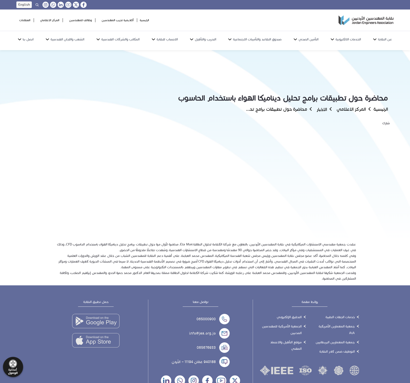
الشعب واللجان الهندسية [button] (67, 39)
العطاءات (24, 20)
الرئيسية (144, 20)
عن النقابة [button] (385, 39)
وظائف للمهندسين (80, 20)
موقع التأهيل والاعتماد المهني (286, 345)
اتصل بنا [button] (28, 39)
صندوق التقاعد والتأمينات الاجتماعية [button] (257, 39)
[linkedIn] (61, 5)
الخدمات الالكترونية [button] (348, 39)
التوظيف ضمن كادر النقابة (337, 351)
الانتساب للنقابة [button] (167, 39)
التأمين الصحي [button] (308, 39)
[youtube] (68, 5)
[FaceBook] (83, 5)
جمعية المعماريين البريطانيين (335, 342)
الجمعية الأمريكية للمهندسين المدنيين (282, 329)
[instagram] (45, 5)
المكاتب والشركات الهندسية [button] (120, 39)
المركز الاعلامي (49, 20)
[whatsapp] (53, 5)
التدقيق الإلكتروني (289, 317)
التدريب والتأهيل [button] (205, 39)
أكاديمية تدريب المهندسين (118, 20)
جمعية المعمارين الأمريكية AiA (337, 329)
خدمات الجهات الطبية (340, 317)
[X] (76, 5)
